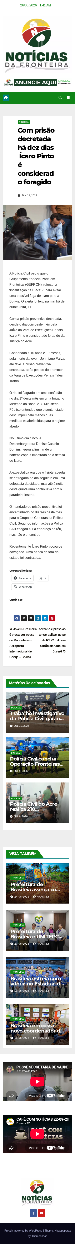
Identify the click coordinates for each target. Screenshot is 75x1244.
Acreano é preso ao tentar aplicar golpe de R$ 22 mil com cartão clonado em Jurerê (52, 640)
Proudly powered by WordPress (23, 1230)
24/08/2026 (22, 896)
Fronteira (18, 878)
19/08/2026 (22, 990)
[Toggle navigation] (68, 97)
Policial (24, 122)
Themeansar (39, 1236)
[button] (60, 97)
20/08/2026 (22, 943)
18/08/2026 (22, 1037)
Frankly (43, 896)
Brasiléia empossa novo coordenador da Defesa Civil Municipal (37, 1031)
